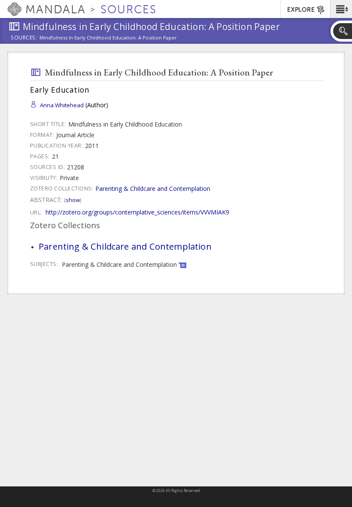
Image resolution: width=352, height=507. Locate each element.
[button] (341, 9)
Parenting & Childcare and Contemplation (152, 188)
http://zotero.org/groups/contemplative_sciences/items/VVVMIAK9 (137, 212)
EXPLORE (301, 9)
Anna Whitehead (62, 105)
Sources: (24, 38)
